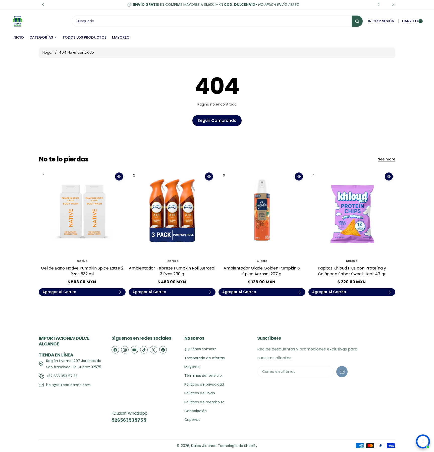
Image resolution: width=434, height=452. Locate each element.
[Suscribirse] (342, 371)
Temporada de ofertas (204, 357)
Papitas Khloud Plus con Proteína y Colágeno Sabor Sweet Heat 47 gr (352, 271)
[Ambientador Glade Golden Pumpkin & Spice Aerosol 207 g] (262, 213)
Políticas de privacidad (204, 384)
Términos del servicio (203, 375)
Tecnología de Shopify (237, 445)
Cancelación (195, 410)
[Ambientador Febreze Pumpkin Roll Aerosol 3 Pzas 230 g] (172, 213)
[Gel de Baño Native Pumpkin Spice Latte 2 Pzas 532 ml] (82, 213)
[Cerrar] (393, 5)
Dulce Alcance (204, 445)
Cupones (192, 419)
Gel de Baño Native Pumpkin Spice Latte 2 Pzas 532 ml (82, 271)
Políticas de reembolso (204, 402)
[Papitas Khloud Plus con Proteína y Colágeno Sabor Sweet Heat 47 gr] (351, 213)
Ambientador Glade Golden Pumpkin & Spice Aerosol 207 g (262, 271)
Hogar (47, 52)
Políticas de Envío (199, 393)
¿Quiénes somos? (200, 348)
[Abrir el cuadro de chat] (423, 441)
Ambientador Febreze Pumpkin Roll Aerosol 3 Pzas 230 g (172, 271)
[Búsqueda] (357, 21)
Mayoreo (192, 366)
